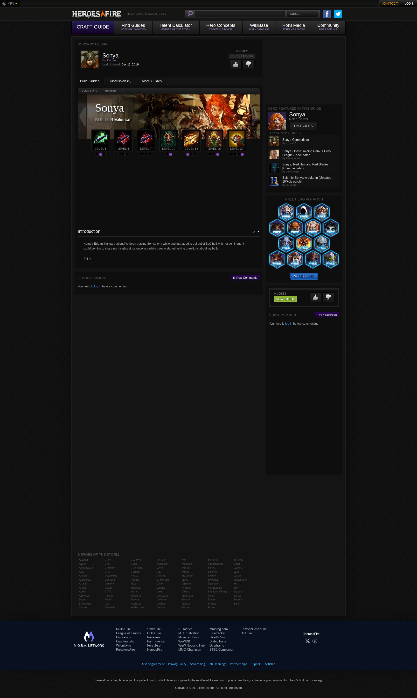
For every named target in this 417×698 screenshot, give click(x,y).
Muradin (186, 567)
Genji (134, 563)
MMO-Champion (189, 649)
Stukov (212, 575)
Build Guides (89, 81)
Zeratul (238, 599)
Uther (237, 563)
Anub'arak (85, 579)
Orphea (186, 583)
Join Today (390, 3)
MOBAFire (123, 629)
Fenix (108, 599)
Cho (107, 563)
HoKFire (246, 633)
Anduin (83, 575)
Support (256, 664)
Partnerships (238, 664)
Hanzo (134, 575)
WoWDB (184, 641)
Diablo (108, 587)
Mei (184, 559)
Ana (81, 571)
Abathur (83, 559)
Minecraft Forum (189, 637)
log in (97, 286)
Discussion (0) (121, 81)
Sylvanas (213, 579)
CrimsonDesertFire (254, 629)
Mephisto (187, 563)
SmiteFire (154, 629)
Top (254, 232)
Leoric (160, 567)
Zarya (237, 595)
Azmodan (84, 595)
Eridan (111, 60)
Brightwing (85, 603)
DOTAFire (154, 633)
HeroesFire (154, 649)
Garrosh (110, 607)
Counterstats (125, 641)
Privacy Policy (177, 664)
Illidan (134, 583)
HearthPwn (217, 637)
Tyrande (238, 559)
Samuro (212, 559)
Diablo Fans (217, 641)
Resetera (153, 637)
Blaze (82, 599)
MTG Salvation (188, 633)
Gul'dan (135, 571)
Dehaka (109, 583)
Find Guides (303, 126)
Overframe (216, 645)
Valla (236, 571)
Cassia (83, 607)
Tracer (212, 599)
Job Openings (217, 664)
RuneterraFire (125, 649)
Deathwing (111, 575)
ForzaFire (153, 645)
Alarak (82, 563)
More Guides (152, 81)
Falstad (109, 595)
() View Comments (245, 277)
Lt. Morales (162, 579)
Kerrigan (161, 559)
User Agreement (153, 664)
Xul (235, 583)
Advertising (197, 664)
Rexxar (186, 607)
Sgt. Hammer (215, 563)
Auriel (82, 591)
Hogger (135, 579)
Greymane (137, 567)
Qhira (185, 591)
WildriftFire (123, 645)
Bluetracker (217, 633)
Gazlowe (136, 559)
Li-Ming (160, 575)
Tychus (212, 603)
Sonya (211, 567)
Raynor (186, 599)
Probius (186, 587)
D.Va (107, 571)
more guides (304, 276)
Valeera (238, 567)
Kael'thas (136, 603)
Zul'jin (237, 603)
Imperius (136, 587)
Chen (108, 559)
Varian (237, 575)
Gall (107, 603)
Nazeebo (187, 575)
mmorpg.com (218, 629)
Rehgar (186, 603)
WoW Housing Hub (191, 645)
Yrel (236, 587)
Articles (270, 664)
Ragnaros (188, 595)
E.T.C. (108, 591)
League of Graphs (128, 633)
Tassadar (213, 583)
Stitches (212, 571)
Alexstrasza (86, 567)
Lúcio (159, 583)
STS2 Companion (221, 649)
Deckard (110, 579)
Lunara (160, 587)
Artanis (83, 583)
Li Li (158, 571)
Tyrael (211, 607)
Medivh (160, 607)
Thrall (211, 595)
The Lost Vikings (217, 591)
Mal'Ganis (162, 595)
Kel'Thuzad (137, 607)
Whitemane (240, 579)
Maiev (159, 591)
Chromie (110, 567)
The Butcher (215, 587)
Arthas (83, 587)
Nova (185, 579)
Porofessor (123, 637)
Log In (409, 3)
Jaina (134, 591)
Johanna (136, 595)
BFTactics (185, 629)
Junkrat (135, 599)
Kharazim (161, 563)
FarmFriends (156, 641)
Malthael (161, 603)
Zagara (238, 591)
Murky (185, 571)
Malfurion (161, 599)
